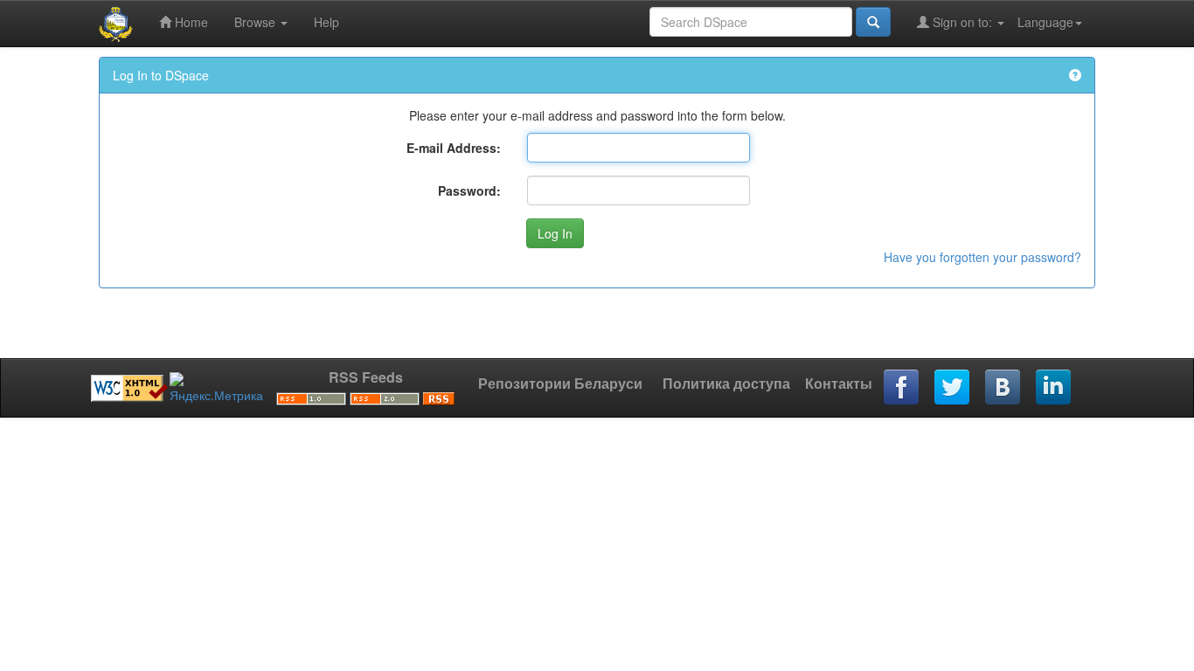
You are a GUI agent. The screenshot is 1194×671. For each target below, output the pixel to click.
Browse (256, 22)
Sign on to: (962, 22)
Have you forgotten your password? (982, 257)
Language (1045, 22)
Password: (469, 190)
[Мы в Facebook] (902, 388)
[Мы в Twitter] (952, 388)
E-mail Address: (453, 147)
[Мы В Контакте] (1003, 388)
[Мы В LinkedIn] (1054, 388)
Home (189, 22)
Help (326, 22)
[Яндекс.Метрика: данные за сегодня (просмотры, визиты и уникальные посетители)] (216, 388)
